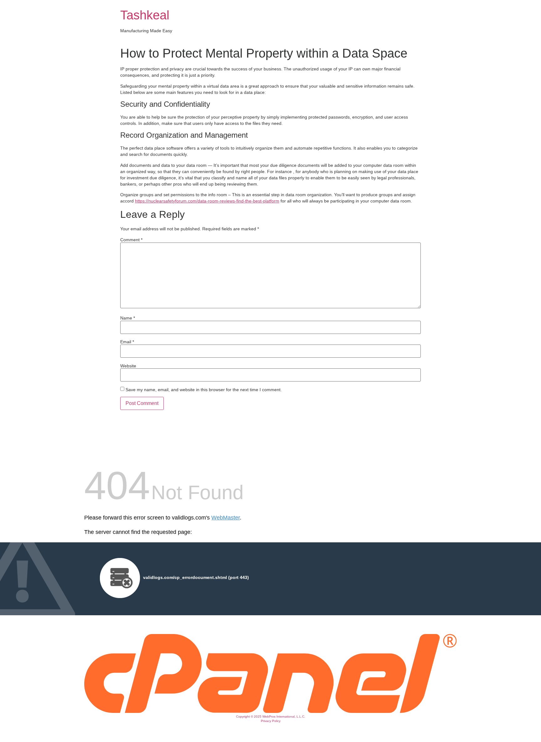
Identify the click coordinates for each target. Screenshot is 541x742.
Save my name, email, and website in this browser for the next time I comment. (204, 389)
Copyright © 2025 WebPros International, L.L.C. (270, 716)
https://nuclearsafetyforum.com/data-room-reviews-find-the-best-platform (207, 200)
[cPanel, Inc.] (270, 711)
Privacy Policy (271, 721)
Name (127, 318)
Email (127, 342)
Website (128, 366)
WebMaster (225, 517)
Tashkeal (144, 15)
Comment (131, 240)
